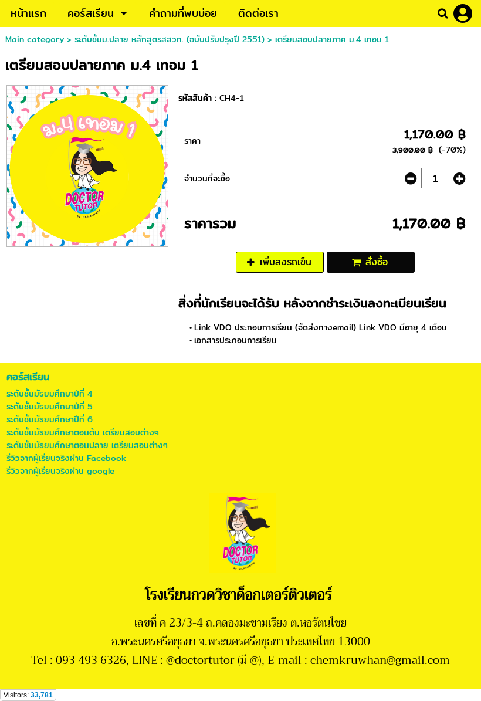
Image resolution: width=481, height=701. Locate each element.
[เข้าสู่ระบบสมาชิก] (462, 13)
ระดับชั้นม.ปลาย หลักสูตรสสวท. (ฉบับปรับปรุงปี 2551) (169, 39)
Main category (34, 39)
